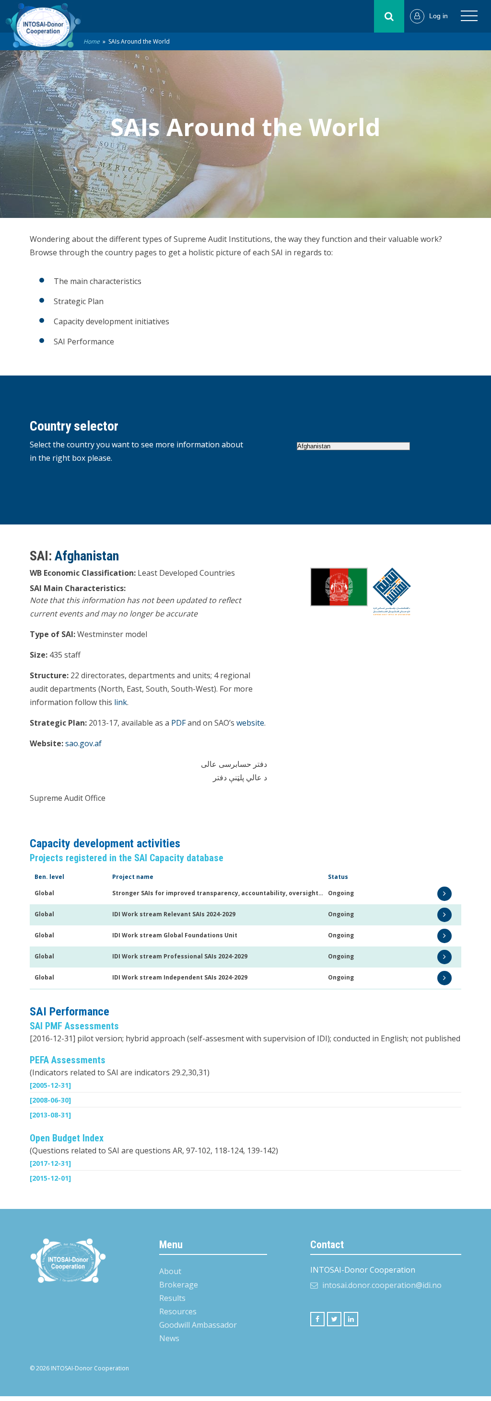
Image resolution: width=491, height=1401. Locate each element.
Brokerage (178, 1284)
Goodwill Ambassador (198, 1325)
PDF (178, 723)
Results (172, 1298)
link (120, 702)
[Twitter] (334, 1319)
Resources (178, 1311)
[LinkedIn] (351, 1319)
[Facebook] (317, 1319)
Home (91, 41)
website (250, 723)
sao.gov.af (83, 743)
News (169, 1338)
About (170, 1271)
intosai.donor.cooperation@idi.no (382, 1285)
